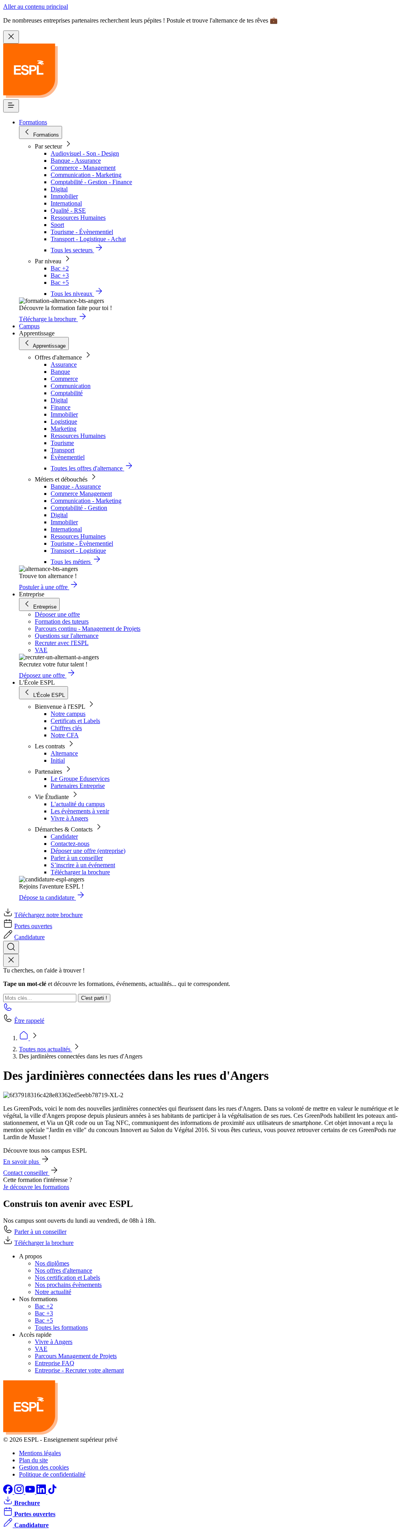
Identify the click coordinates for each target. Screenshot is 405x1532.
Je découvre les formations (36, 1187)
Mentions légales (40, 1453)
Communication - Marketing (86, 174)
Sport (57, 224)
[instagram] (19, 1491)
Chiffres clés (66, 728)
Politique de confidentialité (52, 1474)
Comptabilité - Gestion (79, 507)
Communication (71, 386)
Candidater (64, 836)
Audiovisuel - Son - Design (85, 153)
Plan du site (33, 1460)
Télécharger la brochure (80, 872)
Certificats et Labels (75, 720)
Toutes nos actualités (45, 1049)
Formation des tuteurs (62, 621)
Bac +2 (60, 268)
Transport (62, 450)
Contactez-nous (70, 843)
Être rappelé (29, 1020)
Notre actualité (53, 1291)
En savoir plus (21, 1161)
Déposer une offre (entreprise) (88, 850)
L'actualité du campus (78, 804)
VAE (41, 650)
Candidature (29, 937)
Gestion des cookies (44, 1467)
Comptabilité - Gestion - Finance (91, 182)
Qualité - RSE (68, 210)
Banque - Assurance (76, 160)
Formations (33, 122)
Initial (58, 760)
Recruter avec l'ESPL (62, 642)
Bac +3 (60, 275)
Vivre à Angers (69, 818)
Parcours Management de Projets (76, 1356)
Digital (59, 189)
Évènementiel (68, 457)
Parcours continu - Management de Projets (87, 628)
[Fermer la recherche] (11, 960)
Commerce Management (81, 493)
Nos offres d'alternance (63, 1270)
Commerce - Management (83, 167)
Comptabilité (67, 393)
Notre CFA (65, 735)
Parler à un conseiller (77, 857)
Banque (60, 371)
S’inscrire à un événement (83, 865)
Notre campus (68, 713)
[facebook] (8, 1491)
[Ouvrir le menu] (11, 105)
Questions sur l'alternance (66, 635)
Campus (29, 326)
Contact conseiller (26, 1172)
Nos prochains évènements (68, 1284)
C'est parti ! (94, 998)
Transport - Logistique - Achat (88, 239)
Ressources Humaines (78, 217)
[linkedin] (41, 1491)
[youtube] (30, 1491)
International (66, 203)
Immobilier (64, 196)
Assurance (64, 364)
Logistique (64, 421)
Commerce (64, 378)
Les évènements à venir (80, 811)
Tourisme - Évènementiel (82, 231)
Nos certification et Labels (67, 1277)
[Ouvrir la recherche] (11, 947)
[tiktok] (52, 1491)
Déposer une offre (57, 614)
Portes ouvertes (33, 926)
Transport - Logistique (78, 550)
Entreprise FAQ (54, 1363)
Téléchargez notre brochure (48, 915)
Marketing (63, 428)
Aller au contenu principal (35, 6)
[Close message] (11, 37)
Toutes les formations (61, 1327)
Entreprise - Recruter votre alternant (79, 1370)
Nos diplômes (52, 1263)
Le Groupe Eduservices (80, 778)
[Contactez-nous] (8, 1009)
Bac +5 (60, 282)
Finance (60, 407)
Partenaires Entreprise (78, 785)
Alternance (64, 753)
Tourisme (62, 443)
